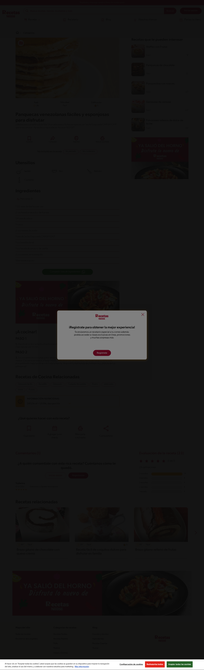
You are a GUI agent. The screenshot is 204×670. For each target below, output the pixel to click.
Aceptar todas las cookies (179, 664)
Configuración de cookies (131, 664)
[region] (102, 664)
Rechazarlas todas (155, 664)
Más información (82, 667)
